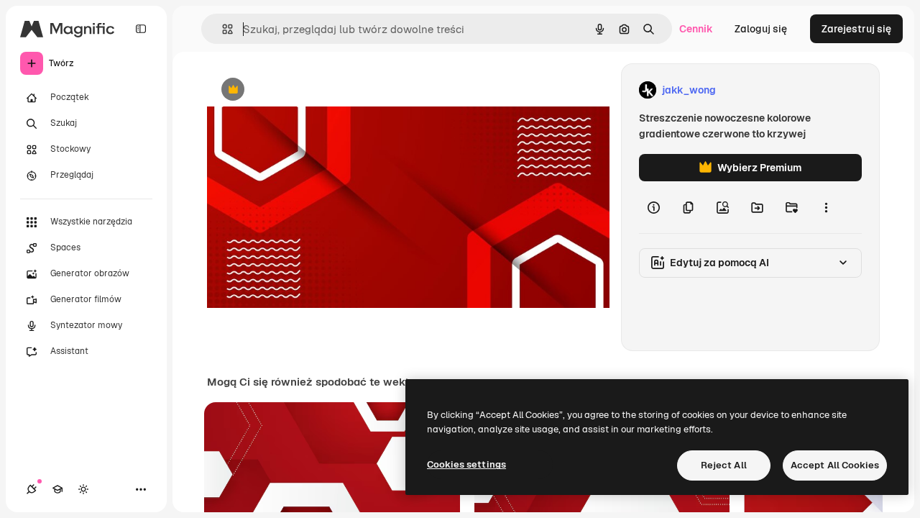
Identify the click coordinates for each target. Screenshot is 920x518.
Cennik (696, 28)
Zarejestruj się (856, 28)
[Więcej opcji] (825, 207)
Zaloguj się (761, 28)
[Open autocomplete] (222, 29)
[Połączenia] (31, 489)
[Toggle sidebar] (140, 28)
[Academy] (57, 489)
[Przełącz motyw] (83, 489)
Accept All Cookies (835, 465)
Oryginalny (306, 90)
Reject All (724, 465)
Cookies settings (466, 464)
